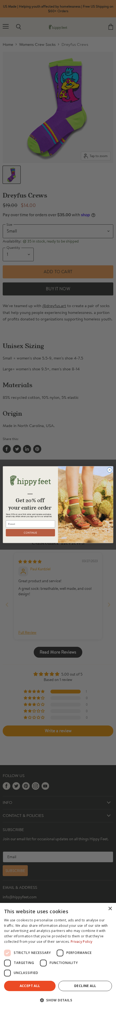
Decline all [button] (85, 985)
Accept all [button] (30, 985)
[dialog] (58, 956)
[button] (58, 1000)
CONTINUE (30, 532)
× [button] (110, 909)
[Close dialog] (109, 469)
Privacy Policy (81, 941)
